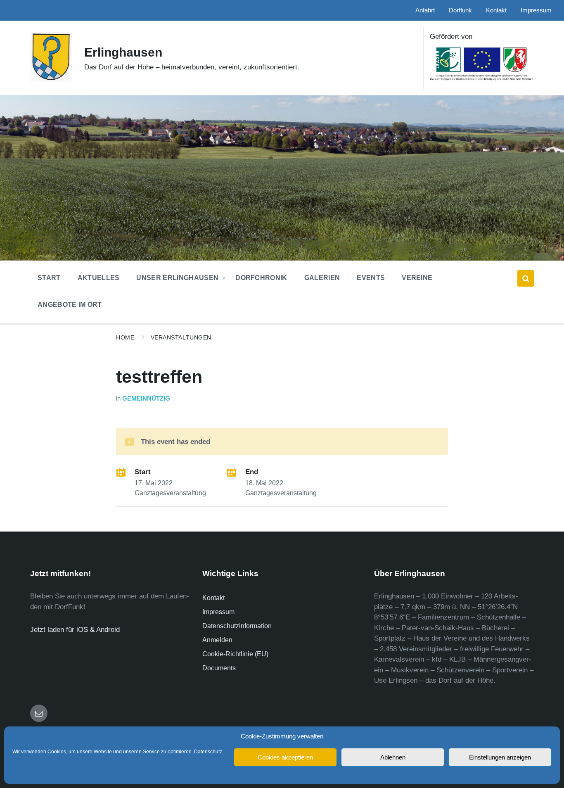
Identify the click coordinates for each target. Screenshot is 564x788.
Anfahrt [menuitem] (425, 10)
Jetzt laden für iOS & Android (75, 630)
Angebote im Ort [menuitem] (70, 304)
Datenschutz (208, 752)
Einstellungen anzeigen (500, 757)
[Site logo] (51, 79)
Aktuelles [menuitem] (99, 277)
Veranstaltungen (181, 337)
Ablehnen (392, 757)
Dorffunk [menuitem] (460, 10)
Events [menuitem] (371, 277)
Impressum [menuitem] (536, 10)
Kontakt (213, 597)
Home (125, 337)
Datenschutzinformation (237, 625)
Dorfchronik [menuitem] (261, 277)
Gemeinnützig (146, 398)
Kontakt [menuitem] (496, 10)
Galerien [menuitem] (322, 277)
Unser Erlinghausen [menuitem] (177, 277)
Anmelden (217, 639)
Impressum (218, 611)
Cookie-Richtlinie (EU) (235, 653)
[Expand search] (525, 278)
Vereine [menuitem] (417, 277)
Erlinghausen (123, 52)
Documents (219, 668)
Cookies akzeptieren (285, 757)
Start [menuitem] (49, 277)
